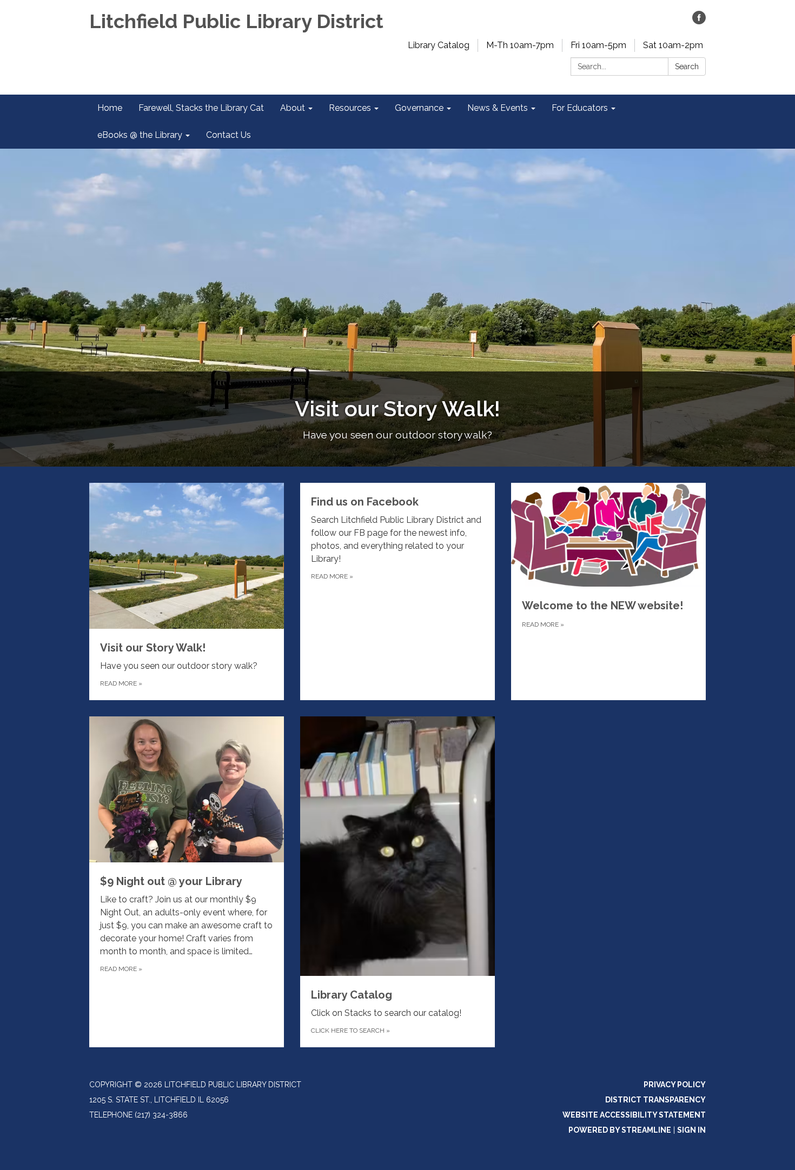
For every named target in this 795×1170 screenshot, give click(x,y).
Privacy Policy (675, 1084)
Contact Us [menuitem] (228, 135)
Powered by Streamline (619, 1130)
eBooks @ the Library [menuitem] (139, 135)
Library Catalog (438, 45)
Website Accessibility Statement (634, 1115)
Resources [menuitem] (350, 108)
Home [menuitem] (109, 108)
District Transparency (655, 1099)
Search (687, 66)
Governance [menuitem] (419, 108)
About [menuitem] (292, 108)
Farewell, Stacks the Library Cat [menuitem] (201, 108)
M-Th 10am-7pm (520, 45)
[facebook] (699, 21)
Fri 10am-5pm (598, 45)
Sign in (691, 1130)
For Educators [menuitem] (580, 108)
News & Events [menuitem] (497, 108)
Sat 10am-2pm (673, 45)
